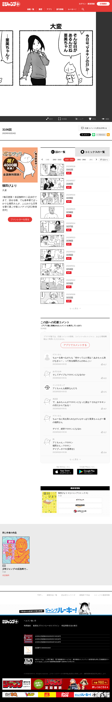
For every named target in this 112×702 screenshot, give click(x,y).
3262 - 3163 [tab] (57, 159)
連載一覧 (30, 9)
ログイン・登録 (87, 4)
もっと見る (74, 308)
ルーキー (72, 9)
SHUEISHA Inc (30, 673)
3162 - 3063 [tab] (69, 159)
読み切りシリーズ (68, 595)
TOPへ (40, 595)
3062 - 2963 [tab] (81, 159)
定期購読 (103, 4)
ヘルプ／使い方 (30, 621)
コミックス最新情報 (102, 595)
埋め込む (102, 135)
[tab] (58, 152)
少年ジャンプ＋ (11, 4)
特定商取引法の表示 (69, 626)
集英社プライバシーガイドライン (46, 626)
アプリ (49, 9)
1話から (105, 159)
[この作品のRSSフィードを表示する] (108, 134)
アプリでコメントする (75, 345)
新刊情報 (59, 9)
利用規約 (27, 626)
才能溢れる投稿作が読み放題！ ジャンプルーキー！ (56, 608)
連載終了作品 (84, 595)
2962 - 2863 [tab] (94, 159)
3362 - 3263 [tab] (45, 159)
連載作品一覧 (52, 595)
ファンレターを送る (20, 219)
